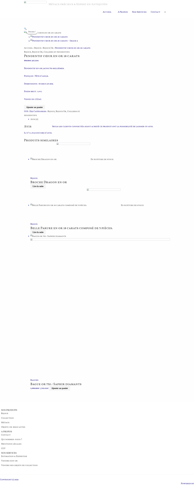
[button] (25, 28)
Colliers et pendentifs (57, 52)
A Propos (123, 12)
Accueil (107, 12)
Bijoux (37, 48)
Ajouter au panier (34, 107)
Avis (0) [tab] (34, 119)
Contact (155, 12)
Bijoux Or (48, 48)
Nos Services (139, 12)
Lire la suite (38, 186)
